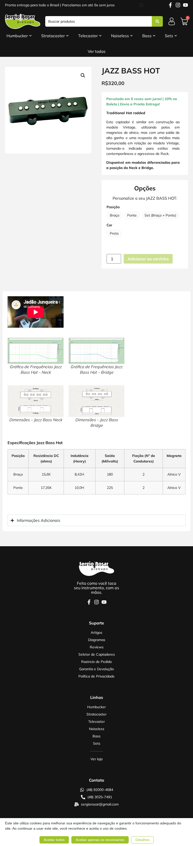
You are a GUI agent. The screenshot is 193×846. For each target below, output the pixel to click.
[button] (82, 75)
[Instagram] (177, 5)
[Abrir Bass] (154, 36)
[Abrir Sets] (175, 36)
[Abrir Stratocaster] (67, 36)
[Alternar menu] (141, 5)
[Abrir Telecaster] (100, 36)
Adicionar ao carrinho (148, 258)
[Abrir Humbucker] (30, 36)
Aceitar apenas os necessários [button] (100, 840)
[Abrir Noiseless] (131, 36)
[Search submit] (157, 21)
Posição (113, 207)
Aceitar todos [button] (54, 840)
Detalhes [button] (142, 840)
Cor (109, 225)
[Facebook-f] (170, 5)
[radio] (115, 215)
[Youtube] (185, 5)
